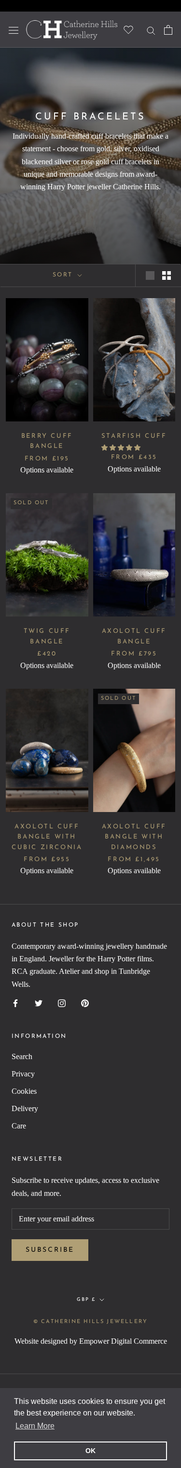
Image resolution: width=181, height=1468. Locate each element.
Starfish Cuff (134, 436)
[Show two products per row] (166, 275)
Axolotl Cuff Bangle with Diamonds (134, 837)
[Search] (151, 30)
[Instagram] (62, 1002)
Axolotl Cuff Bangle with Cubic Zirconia (47, 837)
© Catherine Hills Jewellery (90, 1321)
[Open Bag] (168, 30)
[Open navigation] (13, 29)
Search (22, 1056)
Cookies (24, 1091)
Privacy (23, 1074)
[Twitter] (38, 1002)
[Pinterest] (85, 1002)
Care (19, 1126)
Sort (64, 275)
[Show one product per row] (150, 275)
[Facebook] (15, 1002)
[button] (121, 447)
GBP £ (86, 1299)
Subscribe (50, 1250)
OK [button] (90, 1451)
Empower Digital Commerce (123, 1341)
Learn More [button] (35, 1426)
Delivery (25, 1108)
